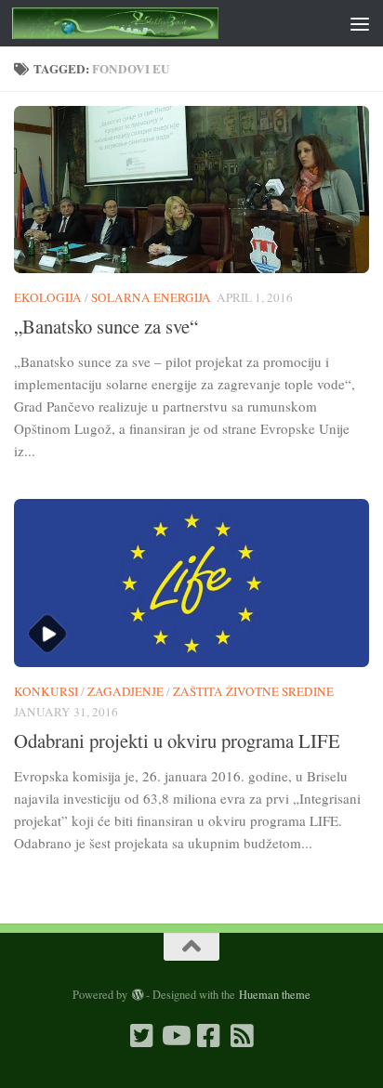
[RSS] (242, 1036)
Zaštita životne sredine (253, 691)
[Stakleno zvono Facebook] (208, 1036)
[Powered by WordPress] (136, 995)
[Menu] (360, 23)
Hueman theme (274, 994)
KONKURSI (46, 691)
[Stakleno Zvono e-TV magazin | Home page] (150, 23)
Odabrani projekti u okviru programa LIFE (177, 741)
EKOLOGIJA (48, 297)
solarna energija (151, 297)
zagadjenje (125, 691)
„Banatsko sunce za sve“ (106, 326)
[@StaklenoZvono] (141, 1036)
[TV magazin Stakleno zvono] (175, 1036)
